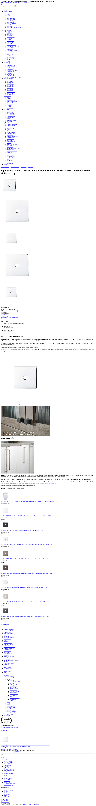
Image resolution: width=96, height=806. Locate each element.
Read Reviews (4, 317)
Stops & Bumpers (11, 58)
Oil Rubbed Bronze (14, 691)
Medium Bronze (13, 690)
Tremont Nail (10, 163)
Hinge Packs (10, 42)
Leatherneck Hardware (12, 144)
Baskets (8, 97)
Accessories (6, 766)
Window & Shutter (8, 763)
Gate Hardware (7, 765)
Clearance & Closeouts (9, 769)
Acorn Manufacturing (12, 124)
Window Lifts (10, 93)
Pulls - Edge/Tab (10, 22)
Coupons (26, 2)
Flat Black (12, 683)
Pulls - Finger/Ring (11, 23)
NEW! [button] (5, 10)
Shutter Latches (10, 86)
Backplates (9, 12)
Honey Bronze (13, 686)
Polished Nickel (13, 695)
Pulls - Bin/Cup (10, 20)
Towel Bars (9, 105)
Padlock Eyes (10, 54)
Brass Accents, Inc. (11, 127)
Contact (5, 795)
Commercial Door (11, 65)
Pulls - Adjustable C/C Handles (14, 27)
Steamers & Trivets (11, 120)
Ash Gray (12, 680)
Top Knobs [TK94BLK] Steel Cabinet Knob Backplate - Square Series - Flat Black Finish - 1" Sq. (24, 530)
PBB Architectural (11, 155)
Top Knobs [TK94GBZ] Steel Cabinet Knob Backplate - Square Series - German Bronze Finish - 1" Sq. (25, 558)
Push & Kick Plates (11, 71)
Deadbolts (9, 39)
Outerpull (9, 153)
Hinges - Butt (10, 49)
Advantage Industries (9, 631)
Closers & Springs (11, 37)
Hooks (8, 702)
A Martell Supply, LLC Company (31, 804)
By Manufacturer (8, 767)
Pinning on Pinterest (8, 790)
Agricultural (9, 31)
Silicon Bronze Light (15, 698)
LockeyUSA (10, 147)
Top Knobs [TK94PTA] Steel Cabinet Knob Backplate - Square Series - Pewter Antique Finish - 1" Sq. (25, 601)
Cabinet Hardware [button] (8, 11)
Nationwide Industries (12, 151)
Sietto (8, 159)
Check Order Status (8, 778)
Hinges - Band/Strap (11, 45)
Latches (8, 16)
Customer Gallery (5, 730)
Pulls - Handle (10, 26)
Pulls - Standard (10, 714)
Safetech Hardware (8, 669)
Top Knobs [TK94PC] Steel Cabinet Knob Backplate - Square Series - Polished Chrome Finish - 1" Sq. (25, 745)
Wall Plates (9, 121)
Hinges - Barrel (10, 47)
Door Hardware (7, 759)
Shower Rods (10, 102)
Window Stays (10, 94)
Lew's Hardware (10, 145)
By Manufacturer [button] (8, 122)
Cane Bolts (9, 35)
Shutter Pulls (10, 89)
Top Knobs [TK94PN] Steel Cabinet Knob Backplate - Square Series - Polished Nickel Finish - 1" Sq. (25, 587)
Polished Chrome (14, 694)
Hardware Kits (10, 41)
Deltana (8, 129)
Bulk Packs (9, 33)
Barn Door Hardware (12, 63)
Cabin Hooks (10, 34)
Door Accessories (11, 66)
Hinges (8, 14)
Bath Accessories (11, 676)
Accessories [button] (6, 109)
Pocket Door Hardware (12, 76)
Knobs (8, 15)
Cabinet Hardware (8, 761)
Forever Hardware (11, 132)
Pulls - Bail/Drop (11, 19)
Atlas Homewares (11, 125)
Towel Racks (10, 108)
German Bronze (13, 684)
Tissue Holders (10, 104)
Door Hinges (10, 69)
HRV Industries (10, 139)
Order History (7, 779)
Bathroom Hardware (8, 762)
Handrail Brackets (11, 114)
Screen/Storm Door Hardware (14, 77)
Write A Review (14, 317)
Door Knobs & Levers (12, 70)
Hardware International (12, 136)
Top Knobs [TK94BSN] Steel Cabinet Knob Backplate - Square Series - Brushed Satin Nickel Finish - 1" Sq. (27, 544)
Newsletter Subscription (9, 783)
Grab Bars (9, 98)
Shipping (6, 791)
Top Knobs (9, 161)
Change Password (8, 782)
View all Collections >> (49, 483)
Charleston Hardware (9, 637)
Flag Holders (10, 112)
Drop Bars (9, 38)
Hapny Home (10, 135)
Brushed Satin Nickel (15, 682)
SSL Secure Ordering (9, 792)
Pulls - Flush (10, 25)
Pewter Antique (13, 692)
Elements (9, 131)
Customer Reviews (8, 773)
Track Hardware (10, 29)
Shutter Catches (10, 81)
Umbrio (11, 700)
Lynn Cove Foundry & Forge (14, 148)
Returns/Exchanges (8, 785)
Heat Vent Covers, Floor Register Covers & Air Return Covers (15, 746)
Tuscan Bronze (13, 699)
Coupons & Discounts (9, 770)
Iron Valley (9, 140)
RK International (11, 156)
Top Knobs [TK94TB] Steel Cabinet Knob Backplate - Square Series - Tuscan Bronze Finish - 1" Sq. (25, 616)
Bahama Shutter (10, 80)
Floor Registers (10, 113)
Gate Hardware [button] (7, 30)
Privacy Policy (7, 794)
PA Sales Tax (7, 796)
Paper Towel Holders (12, 101)
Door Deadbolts (10, 67)
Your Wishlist (7, 781)
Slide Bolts (9, 59)
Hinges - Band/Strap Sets (13, 46)
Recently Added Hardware (7, 747)
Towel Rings (10, 106)
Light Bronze (13, 687)
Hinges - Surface (11, 51)
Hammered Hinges (11, 133)
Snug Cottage (10, 160)
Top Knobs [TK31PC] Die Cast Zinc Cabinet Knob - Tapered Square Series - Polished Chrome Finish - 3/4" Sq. (27, 501)
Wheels (8, 61)
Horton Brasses (10, 137)
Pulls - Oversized (11, 712)
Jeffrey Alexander (11, 141)
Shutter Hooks (10, 85)
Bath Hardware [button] (7, 96)
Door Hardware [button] (7, 62)
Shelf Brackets (10, 118)
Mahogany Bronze (14, 688)
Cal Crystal (6, 636)
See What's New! (8, 772)
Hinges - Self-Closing (12, 50)
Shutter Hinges (10, 84)
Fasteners (9, 110)
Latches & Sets (10, 53)
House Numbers (10, 117)
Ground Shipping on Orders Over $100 (12, 2)
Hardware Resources (9, 648)
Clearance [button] (6, 164)
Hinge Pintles (10, 43)
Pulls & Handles (10, 55)
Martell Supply (10, 149)
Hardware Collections (12, 677)
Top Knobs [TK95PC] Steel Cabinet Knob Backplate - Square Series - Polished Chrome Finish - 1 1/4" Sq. (26, 516)
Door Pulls (9, 73)
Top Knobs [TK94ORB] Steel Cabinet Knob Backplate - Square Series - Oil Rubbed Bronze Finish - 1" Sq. (26, 573)
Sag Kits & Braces (11, 57)
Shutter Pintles (10, 88)
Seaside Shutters (10, 157)
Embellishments (10, 74)
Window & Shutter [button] (8, 78)
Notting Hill (9, 152)
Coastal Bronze (10, 128)
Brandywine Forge (8, 633)
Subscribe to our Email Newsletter (9, 749)
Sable (11, 696)
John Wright (9, 143)
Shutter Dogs (10, 82)
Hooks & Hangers (11, 100)
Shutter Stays (10, 90)
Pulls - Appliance (11, 18)
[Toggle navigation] (1, 4)
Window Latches (11, 92)
